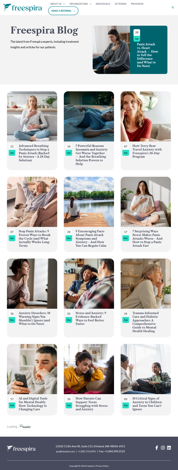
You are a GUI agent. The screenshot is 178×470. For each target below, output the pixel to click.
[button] (63, 3)
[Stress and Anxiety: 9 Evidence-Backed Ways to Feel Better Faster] (89, 298)
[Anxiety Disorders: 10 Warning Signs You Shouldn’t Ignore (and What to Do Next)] (32, 298)
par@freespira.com (65, 451)
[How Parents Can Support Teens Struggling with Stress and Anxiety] (89, 380)
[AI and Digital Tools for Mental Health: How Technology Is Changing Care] (32, 380)
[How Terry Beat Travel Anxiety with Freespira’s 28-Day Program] (146, 130)
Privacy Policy (102, 466)
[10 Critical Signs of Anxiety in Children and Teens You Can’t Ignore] (146, 380)
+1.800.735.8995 (87, 451)
